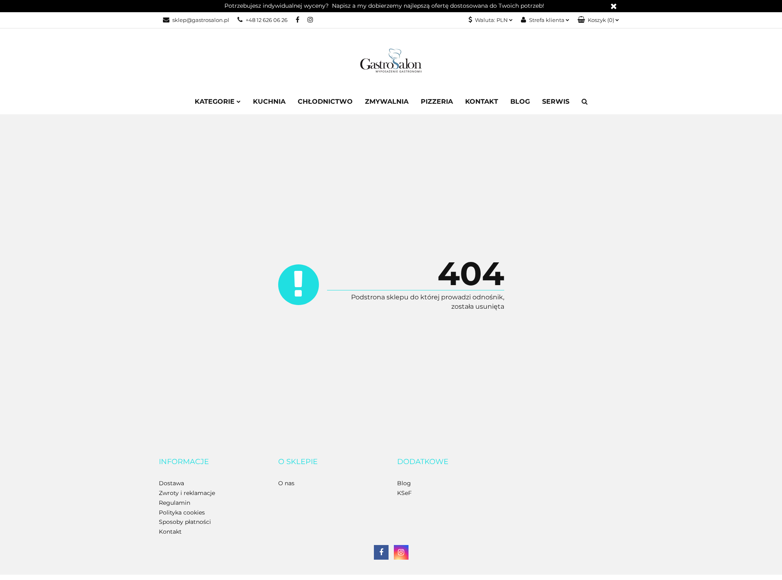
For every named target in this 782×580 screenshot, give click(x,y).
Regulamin (174, 502)
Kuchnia (269, 101)
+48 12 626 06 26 (267, 20)
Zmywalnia (387, 101)
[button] (598, 20)
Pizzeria (437, 101)
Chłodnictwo (325, 101)
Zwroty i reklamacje (187, 493)
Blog (520, 101)
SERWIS (555, 101)
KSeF (404, 493)
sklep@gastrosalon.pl (200, 20)
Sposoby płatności (185, 521)
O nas (286, 483)
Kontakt (481, 101)
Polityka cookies (182, 512)
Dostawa (171, 483)
